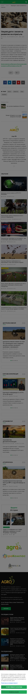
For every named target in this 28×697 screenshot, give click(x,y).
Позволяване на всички (14, 687)
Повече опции (14, 692)
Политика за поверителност (9, 683)
